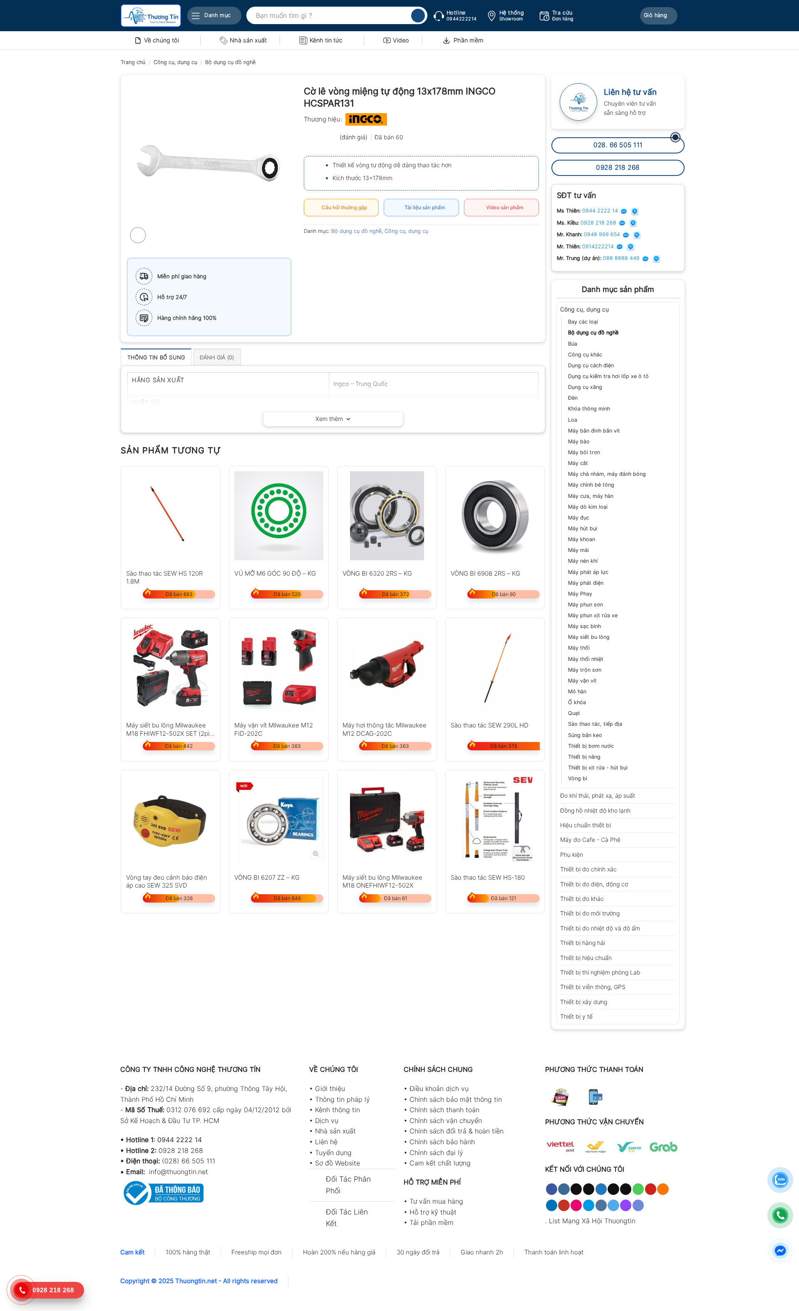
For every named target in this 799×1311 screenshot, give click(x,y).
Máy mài (578, 550)
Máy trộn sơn (584, 670)
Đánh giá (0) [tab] (217, 357)
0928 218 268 (599, 223)
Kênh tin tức (326, 40)
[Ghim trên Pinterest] (356, 250)
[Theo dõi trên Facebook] (551, 1189)
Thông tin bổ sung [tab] (156, 357)
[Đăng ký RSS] (662, 1189)
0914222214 (598, 246)
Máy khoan (581, 539)
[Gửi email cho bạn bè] (341, 250)
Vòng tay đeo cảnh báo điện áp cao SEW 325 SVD (166, 881)
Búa (572, 344)
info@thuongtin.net (178, 1172)
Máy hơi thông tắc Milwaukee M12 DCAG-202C (384, 729)
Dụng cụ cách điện (591, 365)
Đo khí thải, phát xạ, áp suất (597, 795)
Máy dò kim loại (588, 507)
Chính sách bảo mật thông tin (455, 1099)
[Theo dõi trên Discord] (638, 1205)
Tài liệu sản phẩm (423, 207)
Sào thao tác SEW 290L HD (490, 725)
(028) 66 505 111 (188, 1161)
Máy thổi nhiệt (585, 659)
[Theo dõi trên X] (588, 1189)
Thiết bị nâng (584, 757)
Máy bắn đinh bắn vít (594, 431)
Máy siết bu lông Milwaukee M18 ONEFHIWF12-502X (382, 881)
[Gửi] (418, 16)
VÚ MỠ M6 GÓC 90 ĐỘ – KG (275, 573)
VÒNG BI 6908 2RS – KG (485, 573)
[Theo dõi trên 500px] (588, 1205)
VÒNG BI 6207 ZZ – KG (267, 877)
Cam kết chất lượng (440, 1163)
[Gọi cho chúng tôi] (638, 1189)
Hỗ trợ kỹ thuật (433, 1212)
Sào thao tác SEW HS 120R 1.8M (164, 577)
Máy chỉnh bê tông (591, 485)
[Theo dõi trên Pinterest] (650, 1189)
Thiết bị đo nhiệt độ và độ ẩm (600, 928)
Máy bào (579, 441)
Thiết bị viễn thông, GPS (592, 986)
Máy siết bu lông (589, 637)
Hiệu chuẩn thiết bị (585, 825)
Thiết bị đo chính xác (588, 869)
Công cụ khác (585, 354)
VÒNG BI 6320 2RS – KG (377, 573)
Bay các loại (583, 322)
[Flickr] (576, 1205)
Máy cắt (578, 463)
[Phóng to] (138, 235)
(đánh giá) (354, 137)
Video (401, 40)
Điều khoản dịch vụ (439, 1088)
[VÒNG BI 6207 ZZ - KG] (278, 819)
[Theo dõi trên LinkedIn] (551, 1205)
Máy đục (578, 518)
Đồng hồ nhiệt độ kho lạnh (595, 810)
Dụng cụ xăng (585, 387)
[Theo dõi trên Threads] (613, 1189)
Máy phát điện (585, 583)
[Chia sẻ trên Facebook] (311, 250)
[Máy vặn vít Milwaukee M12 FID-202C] (278, 667)
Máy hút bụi (582, 528)
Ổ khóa (577, 702)
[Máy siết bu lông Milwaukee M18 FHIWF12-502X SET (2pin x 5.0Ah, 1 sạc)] (170, 667)
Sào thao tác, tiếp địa (595, 724)
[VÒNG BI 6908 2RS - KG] (495, 515)
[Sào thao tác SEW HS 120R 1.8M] (170, 515)
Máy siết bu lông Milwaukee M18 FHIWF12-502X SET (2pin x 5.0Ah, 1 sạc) (169, 729)
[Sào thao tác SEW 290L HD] (495, 667)
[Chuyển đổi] (673, 309)
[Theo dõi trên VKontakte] (601, 1205)
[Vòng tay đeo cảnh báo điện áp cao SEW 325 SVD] (170, 819)
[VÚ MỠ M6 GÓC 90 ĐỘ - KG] (278, 515)
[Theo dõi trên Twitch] (625, 1205)
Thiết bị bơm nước (591, 746)
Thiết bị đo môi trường (590, 913)
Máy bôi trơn (584, 452)
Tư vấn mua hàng (436, 1201)
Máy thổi (579, 648)
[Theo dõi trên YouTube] (563, 1205)
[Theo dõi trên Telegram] (613, 1205)
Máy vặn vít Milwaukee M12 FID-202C (273, 729)
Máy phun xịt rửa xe (593, 615)
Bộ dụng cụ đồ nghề (230, 62)
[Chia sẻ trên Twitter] (326, 250)
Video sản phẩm (503, 207)
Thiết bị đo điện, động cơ (594, 884)
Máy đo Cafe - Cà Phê (590, 839)
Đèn (573, 398)
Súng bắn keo (585, 735)
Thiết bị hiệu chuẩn (586, 957)
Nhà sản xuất (248, 40)
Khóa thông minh (589, 409)
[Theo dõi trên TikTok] (576, 1189)
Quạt (574, 713)
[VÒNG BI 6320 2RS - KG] (387, 515)
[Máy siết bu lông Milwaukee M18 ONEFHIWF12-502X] (387, 819)
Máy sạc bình (584, 626)
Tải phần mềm (431, 1222)
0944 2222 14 (601, 211)
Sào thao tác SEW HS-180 (488, 877)
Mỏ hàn (577, 691)
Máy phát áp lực (588, 572)
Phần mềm (469, 40)
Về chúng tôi (161, 40)
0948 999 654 (603, 234)
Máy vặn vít (582, 681)
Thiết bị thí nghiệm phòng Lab (600, 972)
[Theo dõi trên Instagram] (563, 1189)
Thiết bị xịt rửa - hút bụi (598, 767)
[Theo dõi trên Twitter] (601, 1189)
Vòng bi (577, 778)
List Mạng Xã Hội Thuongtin (592, 1221)
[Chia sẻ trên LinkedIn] (371, 250)
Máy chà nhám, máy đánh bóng (607, 474)
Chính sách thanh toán (444, 1110)
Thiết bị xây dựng (583, 1001)
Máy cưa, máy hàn (590, 496)
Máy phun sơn (585, 604)
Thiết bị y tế (576, 1016)
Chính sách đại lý (436, 1152)
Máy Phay (580, 594)
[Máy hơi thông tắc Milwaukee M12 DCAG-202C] (387, 667)
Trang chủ (133, 62)
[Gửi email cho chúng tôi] (625, 1189)
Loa (572, 420)
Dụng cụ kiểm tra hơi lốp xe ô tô (608, 376)
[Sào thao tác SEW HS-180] (495, 819)
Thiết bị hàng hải (582, 942)
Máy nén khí (583, 561)
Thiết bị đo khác (582, 898)
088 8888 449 (622, 258)
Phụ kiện (571, 854)
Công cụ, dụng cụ (175, 62)
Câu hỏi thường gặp (343, 207)
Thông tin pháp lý (342, 1099)
